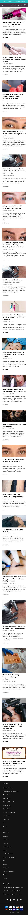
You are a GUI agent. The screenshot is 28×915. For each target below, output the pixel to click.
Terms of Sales (7, 798)
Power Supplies (7, 846)
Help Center (6, 816)
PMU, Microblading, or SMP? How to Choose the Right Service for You (14, 134)
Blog (4, 874)
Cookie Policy (6, 809)
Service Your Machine (9, 812)
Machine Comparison (8, 853)
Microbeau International (15, 912)
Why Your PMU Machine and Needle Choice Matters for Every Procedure (14, 317)
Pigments (5, 843)
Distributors (6, 867)
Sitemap (5, 878)
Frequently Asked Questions (10, 791)
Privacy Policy (6, 805)
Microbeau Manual (8, 787)
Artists (4, 860)
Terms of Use (6, 794)
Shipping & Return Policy (9, 801)
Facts (4, 823)
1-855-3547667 (19, 887)
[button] (2, 5)
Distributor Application (9, 871)
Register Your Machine (9, 857)
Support (5, 850)
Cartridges (6, 839)
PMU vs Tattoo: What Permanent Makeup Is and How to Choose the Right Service (14, 579)
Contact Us (6, 819)
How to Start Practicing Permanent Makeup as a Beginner (11, 677)
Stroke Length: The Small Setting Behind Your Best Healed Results (14, 59)
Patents (5, 826)
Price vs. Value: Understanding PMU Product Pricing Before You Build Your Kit (14, 171)
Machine (5, 836)
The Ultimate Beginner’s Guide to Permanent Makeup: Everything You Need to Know (13, 245)
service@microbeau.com (15, 894)
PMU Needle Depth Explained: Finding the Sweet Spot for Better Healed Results (13, 96)
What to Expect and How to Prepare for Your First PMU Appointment (12, 726)
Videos (5, 864)
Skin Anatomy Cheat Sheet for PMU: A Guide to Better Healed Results (13, 354)
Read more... (6, 37)
